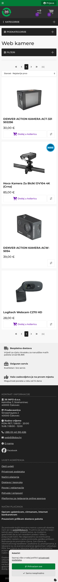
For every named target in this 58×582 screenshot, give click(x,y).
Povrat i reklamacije (13, 487)
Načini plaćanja (10, 477)
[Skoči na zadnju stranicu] (36, 66)
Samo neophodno (35, 573)
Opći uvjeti (8, 466)
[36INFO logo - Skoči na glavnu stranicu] (6, 12)
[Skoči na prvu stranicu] (16, 66)
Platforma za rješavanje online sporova (24, 498)
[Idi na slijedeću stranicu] (31, 66)
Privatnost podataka (13, 471)
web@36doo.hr (20, 530)
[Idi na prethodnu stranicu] (21, 66)
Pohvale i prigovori (12, 493)
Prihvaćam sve (35, 566)
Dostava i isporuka (12, 482)
